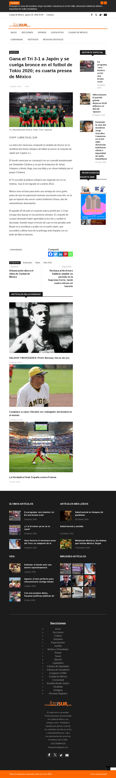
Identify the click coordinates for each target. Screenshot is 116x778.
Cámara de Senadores (58, 670)
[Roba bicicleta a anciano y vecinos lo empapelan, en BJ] (89, 597)
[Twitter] (55, 254)
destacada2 (27, 263)
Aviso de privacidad (99, 774)
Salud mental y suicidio (71, 526)
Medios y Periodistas (58, 649)
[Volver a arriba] (108, 768)
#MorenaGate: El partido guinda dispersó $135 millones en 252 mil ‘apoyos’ (100, 103)
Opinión (42, 32)
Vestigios (33, 39)
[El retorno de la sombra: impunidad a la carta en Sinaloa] (89, 585)
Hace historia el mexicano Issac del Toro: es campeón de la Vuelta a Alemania (40, 543)
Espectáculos (58, 642)
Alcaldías (58, 687)
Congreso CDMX (58, 673)
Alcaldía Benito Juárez (58, 683)
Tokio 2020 (47, 263)
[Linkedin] (60, 254)
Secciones (27, 32)
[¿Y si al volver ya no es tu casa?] (15, 530)
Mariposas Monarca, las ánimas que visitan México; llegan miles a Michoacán (90, 543)
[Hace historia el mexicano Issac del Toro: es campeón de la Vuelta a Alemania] (15, 544)
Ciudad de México (78, 32)
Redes (58, 653)
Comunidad (17, 39)
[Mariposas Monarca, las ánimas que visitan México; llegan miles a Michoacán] (66, 544)
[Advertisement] (98, 250)
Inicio (14, 32)
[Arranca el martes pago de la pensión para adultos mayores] (77, 585)
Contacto (50, 15)
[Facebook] (50, 254)
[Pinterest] (65, 254)
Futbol (37, 263)
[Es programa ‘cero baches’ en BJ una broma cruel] (87, 66)
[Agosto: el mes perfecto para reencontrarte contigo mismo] (15, 582)
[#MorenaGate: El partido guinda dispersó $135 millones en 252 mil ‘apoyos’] (85, 99)
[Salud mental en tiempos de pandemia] (66, 516)
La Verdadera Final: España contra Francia (32, 477)
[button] (102, 2)
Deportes (14, 52)
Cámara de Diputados (58, 666)
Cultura (58, 636)
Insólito (58, 646)
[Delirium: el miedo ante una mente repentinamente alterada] (15, 568)
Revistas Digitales (53, 39)
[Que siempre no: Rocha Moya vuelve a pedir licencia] (65, 585)
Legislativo (57, 32)
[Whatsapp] (70, 254)
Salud (58, 656)
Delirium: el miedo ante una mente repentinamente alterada (37, 568)
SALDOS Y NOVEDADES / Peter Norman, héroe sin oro (39, 358)
